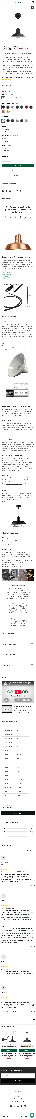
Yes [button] (14, 885)
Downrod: (8, 117)
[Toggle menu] (2, 2)
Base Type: (8, 126)
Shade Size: (8, 94)
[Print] (10, 191)
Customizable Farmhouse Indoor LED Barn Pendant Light (27, 1055)
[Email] (6, 191)
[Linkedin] (17, 191)
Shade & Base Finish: (11, 103)
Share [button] (20, 885)
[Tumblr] (21, 1106)
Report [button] (17, 885)
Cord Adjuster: (10, 135)
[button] (18, 175)
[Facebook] (3, 191)
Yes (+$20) (7, 141)
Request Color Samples (9, 183)
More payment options (18, 170)
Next (34, 1045)
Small (5, 131)
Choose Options (9, 1050)
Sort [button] (2, 845)
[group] (18, 805)
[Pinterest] (20, 191)
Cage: (6, 145)
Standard (6, 129)
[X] (13, 191)
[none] (18, 27)
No (5, 138)
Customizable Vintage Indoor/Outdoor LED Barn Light (9, 1055)
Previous (1, 1045)
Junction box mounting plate (14, 484)
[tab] (30, 851)
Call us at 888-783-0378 (18, 1101)
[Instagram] (25, 1106)
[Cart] (33, 2)
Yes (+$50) (7, 150)
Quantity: (5, 156)
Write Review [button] (18, 813)
